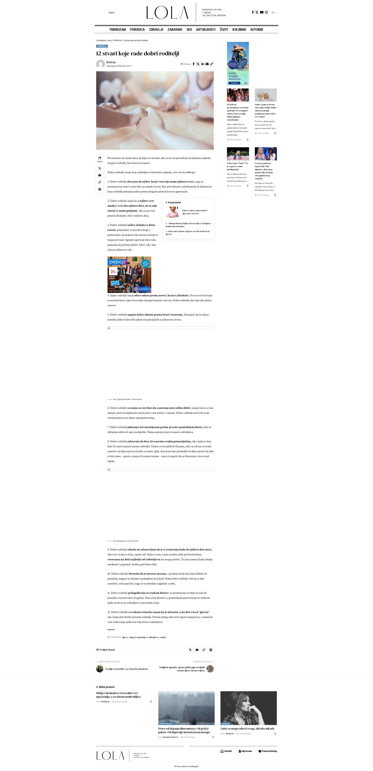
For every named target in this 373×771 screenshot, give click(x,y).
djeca (125, 637)
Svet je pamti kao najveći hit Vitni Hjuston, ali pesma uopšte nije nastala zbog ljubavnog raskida (264, 171)
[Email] (207, 64)
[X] (257, 12)
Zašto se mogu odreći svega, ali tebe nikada (247, 728)
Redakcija (111, 62)
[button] (98, 12)
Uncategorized (166, 724)
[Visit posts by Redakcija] (100, 64)
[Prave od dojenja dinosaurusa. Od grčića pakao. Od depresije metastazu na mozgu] (186, 708)
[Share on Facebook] (194, 64)
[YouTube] (261, 12)
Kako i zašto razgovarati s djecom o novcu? (194, 212)
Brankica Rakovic (170, 737)
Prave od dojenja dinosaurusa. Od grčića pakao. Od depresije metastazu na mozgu (184, 730)
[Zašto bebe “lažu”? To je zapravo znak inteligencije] (238, 154)
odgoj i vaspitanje (137, 637)
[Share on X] (198, 64)
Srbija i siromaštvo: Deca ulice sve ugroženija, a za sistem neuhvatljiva (118, 695)
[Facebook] (253, 12)
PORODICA (102, 46)
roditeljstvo (152, 637)
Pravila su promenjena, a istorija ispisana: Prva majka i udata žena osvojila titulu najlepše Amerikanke (237, 112)
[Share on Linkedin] (203, 64)
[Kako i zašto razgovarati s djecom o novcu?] (173, 212)
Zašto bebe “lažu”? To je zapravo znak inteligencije (237, 166)
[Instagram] (266, 12)
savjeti (163, 637)
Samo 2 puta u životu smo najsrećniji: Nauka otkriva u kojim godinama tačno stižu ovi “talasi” (265, 110)
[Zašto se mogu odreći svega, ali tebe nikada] (248, 708)
